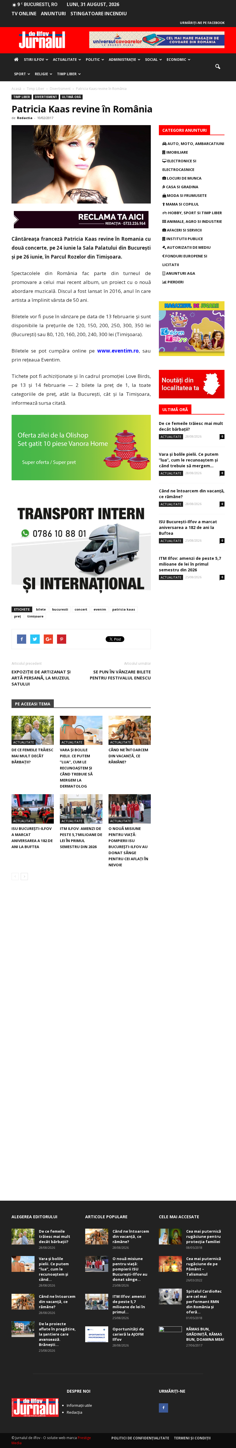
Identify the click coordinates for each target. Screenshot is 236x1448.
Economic (176, 59)
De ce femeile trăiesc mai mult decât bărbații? (32, 756)
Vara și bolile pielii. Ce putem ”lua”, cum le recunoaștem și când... (54, 1269)
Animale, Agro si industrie (194, 221)
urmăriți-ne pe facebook (202, 22)
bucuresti (60, 609)
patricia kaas (123, 609)
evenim (100, 609)
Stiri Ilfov (34, 59)
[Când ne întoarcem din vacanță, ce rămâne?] (130, 730)
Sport (20, 73)
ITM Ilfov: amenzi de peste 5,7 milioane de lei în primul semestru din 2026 (190, 564)
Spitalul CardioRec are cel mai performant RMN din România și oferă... (204, 1302)
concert (81, 609)
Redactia (25, 118)
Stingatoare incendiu (99, 13)
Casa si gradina (181, 186)
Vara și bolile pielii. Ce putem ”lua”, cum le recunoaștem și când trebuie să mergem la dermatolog (76, 768)
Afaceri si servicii (184, 230)
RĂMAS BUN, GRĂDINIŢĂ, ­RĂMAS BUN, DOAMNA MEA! (205, 1334)
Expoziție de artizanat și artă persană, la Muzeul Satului (41, 678)
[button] (217, 67)
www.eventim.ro (118, 350)
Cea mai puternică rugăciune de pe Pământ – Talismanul (203, 1266)
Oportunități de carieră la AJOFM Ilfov (128, 1334)
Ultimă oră (71, 97)
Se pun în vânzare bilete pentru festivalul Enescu (120, 675)
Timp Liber (67, 73)
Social (151, 59)
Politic (93, 59)
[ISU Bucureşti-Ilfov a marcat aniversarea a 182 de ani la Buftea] (33, 808)
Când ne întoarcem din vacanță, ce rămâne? (128, 756)
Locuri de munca (183, 178)
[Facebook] (163, 1408)
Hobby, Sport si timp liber (194, 212)
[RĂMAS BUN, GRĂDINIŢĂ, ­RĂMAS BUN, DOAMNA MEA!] (170, 1334)
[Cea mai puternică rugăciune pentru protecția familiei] (170, 1236)
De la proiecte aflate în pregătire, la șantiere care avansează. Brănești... (57, 1334)
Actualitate (65, 59)
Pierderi (175, 282)
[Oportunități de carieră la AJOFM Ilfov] (96, 1334)
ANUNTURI (53, 13)
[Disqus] (81, 966)
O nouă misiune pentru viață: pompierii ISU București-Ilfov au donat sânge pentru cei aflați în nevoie (128, 846)
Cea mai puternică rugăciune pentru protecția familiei (203, 1236)
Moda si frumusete (186, 195)
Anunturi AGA (180, 273)
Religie (41, 73)
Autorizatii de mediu (188, 247)
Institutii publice (184, 238)
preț (17, 616)
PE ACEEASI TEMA (32, 704)
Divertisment (46, 97)
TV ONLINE (24, 13)
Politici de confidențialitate (140, 1438)
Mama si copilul (182, 204)
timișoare (35, 616)
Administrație (122, 59)
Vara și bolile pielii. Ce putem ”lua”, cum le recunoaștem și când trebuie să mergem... (188, 459)
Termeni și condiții (192, 1438)
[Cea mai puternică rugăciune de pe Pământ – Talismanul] (170, 1264)
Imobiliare (176, 152)
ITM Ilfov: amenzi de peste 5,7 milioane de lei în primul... (129, 1304)
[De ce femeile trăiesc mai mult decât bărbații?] (33, 730)
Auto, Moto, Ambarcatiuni (195, 143)
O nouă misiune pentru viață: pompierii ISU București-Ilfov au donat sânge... (130, 1269)
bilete (41, 609)
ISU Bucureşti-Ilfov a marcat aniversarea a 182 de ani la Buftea (188, 527)
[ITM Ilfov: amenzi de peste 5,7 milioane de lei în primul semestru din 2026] (81, 808)
